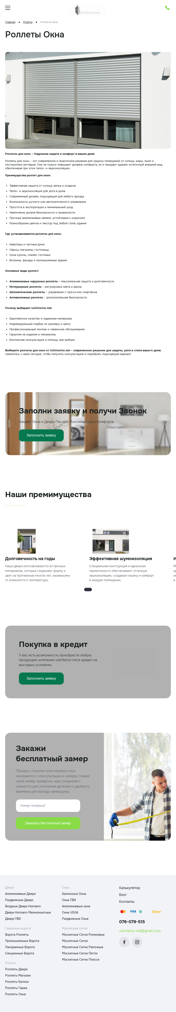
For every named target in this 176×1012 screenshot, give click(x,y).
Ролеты (27, 22)
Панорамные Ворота (20, 947)
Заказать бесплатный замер (48, 823)
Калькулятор (129, 888)
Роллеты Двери (16, 969)
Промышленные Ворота (22, 941)
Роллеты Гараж (16, 988)
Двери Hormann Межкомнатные (28, 912)
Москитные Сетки (75, 941)
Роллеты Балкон (17, 982)
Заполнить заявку (41, 435)
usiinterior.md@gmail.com (140, 931)
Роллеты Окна (15, 994)
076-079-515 (132, 921)
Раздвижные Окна (75, 919)
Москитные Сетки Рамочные (82, 947)
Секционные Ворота (19, 953)
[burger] (7, 7)
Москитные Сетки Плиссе (80, 959)
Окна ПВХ (69, 900)
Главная (10, 22)
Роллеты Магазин (18, 975)
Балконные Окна (74, 894)
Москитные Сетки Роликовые (83, 935)
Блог (123, 894)
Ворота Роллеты (17, 935)
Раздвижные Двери (19, 900)
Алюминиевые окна (76, 906)
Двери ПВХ (13, 919)
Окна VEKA (70, 912)
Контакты (126, 901)
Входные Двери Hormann (23, 906)
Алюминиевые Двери (20, 894)
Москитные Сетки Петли (79, 953)
